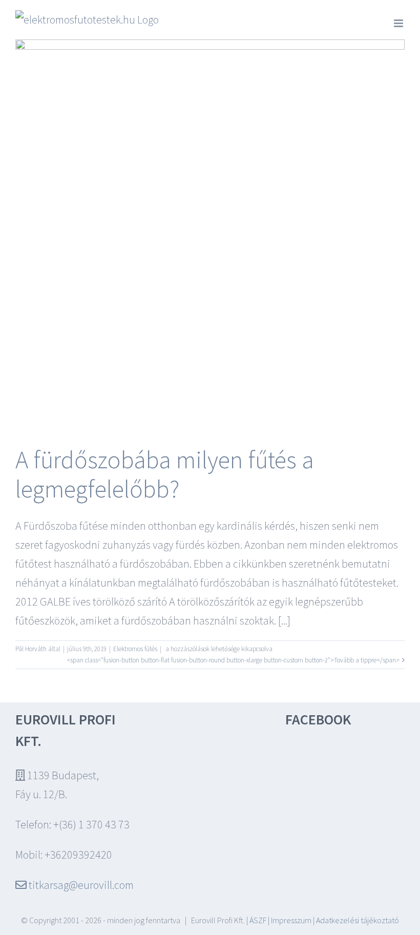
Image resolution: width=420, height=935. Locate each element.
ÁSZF (257, 920)
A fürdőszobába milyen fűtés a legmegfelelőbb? (164, 474)
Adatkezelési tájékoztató (357, 920)
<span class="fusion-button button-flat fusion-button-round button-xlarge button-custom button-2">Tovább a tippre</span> (233, 660)
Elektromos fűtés (135, 649)
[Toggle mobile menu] (399, 23)
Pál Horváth (31, 649)
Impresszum (291, 920)
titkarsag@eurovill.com (80, 885)
